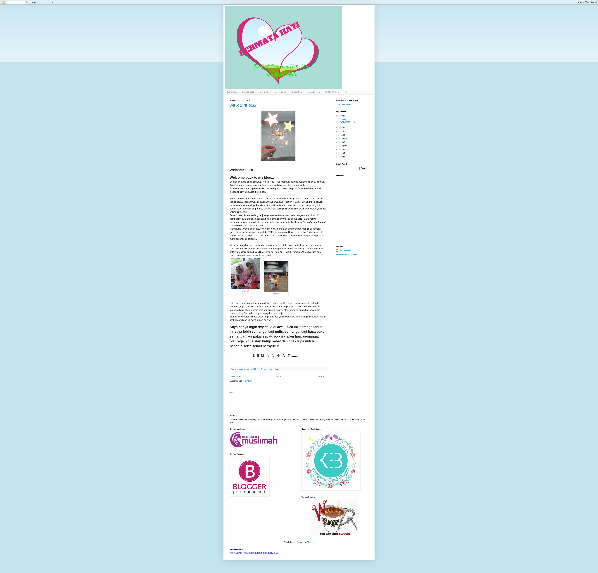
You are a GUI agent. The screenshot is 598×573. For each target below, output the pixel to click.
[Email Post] (276, 369)
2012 (340, 149)
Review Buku (279, 92)
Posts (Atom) (246, 381)
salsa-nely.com (345, 250)
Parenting (263, 92)
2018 (340, 128)
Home (278, 376)
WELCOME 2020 (243, 106)
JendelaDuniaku (345, 104)
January (344, 119)
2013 (340, 146)
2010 (340, 157)
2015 (340, 139)
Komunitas (232, 92)
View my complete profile (346, 255)
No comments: (267, 369)
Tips (345, 92)
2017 (340, 131)
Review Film (296, 92)
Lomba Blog (248, 92)
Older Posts (320, 376)
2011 (340, 153)
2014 (340, 142)
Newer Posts (235, 376)
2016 (340, 135)
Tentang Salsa (332, 92)
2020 (340, 116)
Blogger (310, 542)
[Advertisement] (345, 214)
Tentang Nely (313, 92)
